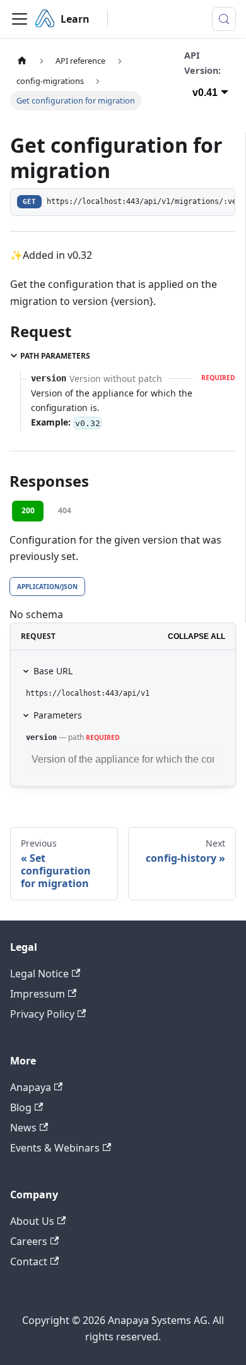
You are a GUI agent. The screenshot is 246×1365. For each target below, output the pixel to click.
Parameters (57, 715)
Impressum (37, 994)
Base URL (53, 671)
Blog (21, 1107)
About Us (32, 1221)
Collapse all (196, 636)
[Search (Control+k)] (224, 19)
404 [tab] (64, 510)
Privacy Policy (42, 1014)
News (23, 1128)
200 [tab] (28, 510)
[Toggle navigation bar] (19, 18)
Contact (28, 1261)
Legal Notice (39, 974)
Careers (28, 1241)
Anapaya (30, 1087)
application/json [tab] (47, 586)
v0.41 (205, 92)
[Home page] (22, 61)
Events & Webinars (55, 1148)
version (41, 737)
